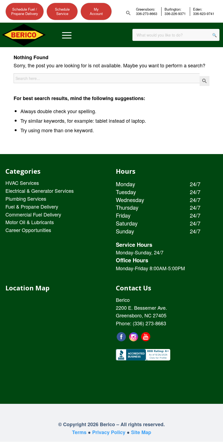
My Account (96, 11)
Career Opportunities (28, 229)
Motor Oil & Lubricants (29, 221)
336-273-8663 (146, 13)
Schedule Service (62, 11)
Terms (79, 432)
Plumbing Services (25, 198)
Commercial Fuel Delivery (33, 214)
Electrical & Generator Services (39, 190)
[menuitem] (67, 35)
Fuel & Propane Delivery (31, 206)
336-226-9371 (175, 13)
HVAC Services (22, 182)
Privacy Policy (108, 432)
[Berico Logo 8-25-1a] (24, 35)
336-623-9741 (203, 13)
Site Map (141, 432)
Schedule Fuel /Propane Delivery (24, 11)
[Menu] (67, 35)
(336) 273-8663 (149, 323)
